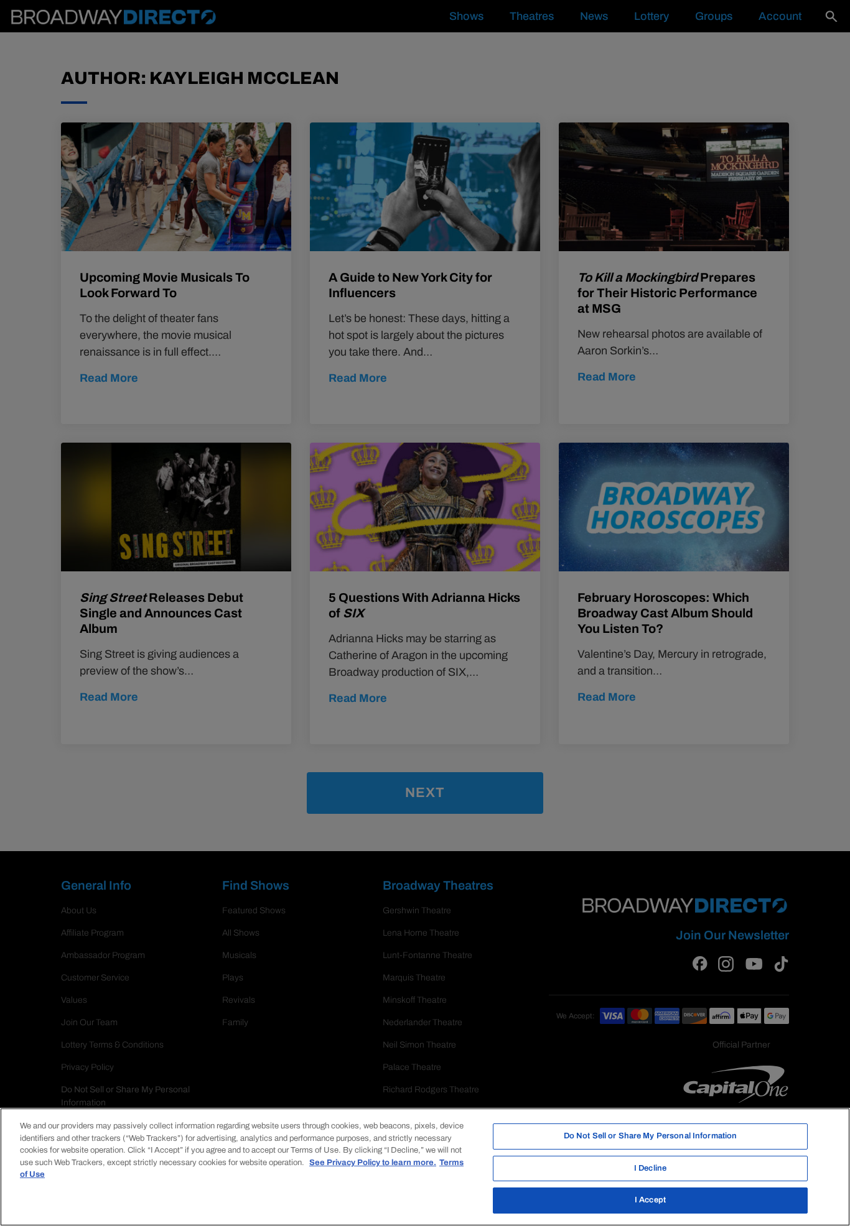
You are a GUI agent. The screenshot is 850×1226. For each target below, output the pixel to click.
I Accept (650, 1200)
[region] (425, 1167)
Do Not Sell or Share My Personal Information (650, 1136)
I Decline (650, 1168)
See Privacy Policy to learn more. (372, 1162)
